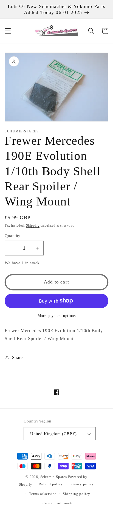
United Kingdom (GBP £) (53, 434)
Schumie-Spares (53, 477)
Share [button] (17, 357)
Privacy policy (81, 484)
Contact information (60, 503)
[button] (8, 31)
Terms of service (42, 494)
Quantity (13, 235)
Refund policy (51, 484)
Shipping (32, 225)
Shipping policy (76, 494)
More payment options (57, 316)
